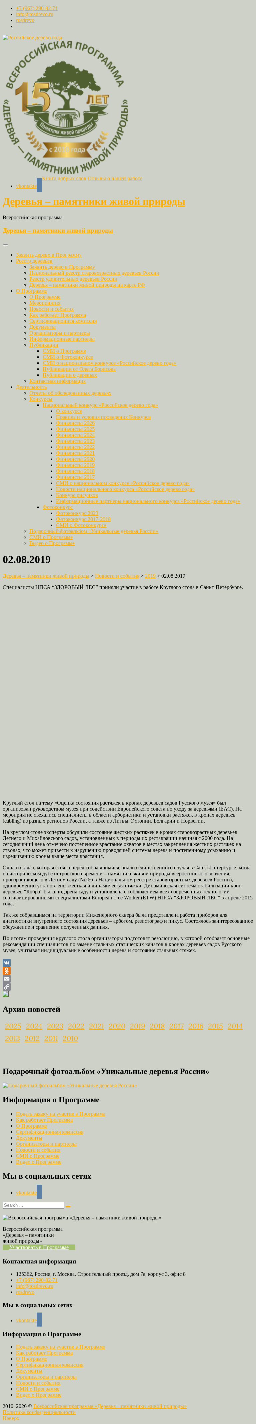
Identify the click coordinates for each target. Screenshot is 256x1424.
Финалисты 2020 (75, 459)
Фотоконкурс (58, 507)
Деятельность (31, 387)
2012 (32, 1038)
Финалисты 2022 (75, 447)
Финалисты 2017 (75, 477)
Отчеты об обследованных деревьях (70, 393)
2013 (12, 1038)
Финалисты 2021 (75, 453)
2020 (117, 1026)
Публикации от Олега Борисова (79, 369)
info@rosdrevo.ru (34, 14)
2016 (195, 1026)
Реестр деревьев (34, 261)
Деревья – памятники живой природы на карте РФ (87, 285)
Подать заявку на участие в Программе (60, 1114)
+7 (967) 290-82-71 (37, 8)
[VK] (128, 963)
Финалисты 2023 (75, 441)
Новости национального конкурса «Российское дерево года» (125, 489)
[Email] (128, 979)
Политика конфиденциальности (39, 1412)
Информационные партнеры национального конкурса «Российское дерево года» (148, 501)
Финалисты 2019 (75, 465)
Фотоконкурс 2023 (77, 513)
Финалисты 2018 (75, 471)
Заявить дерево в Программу (49, 255)
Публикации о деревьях (70, 375)
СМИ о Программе (64, 351)
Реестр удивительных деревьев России (73, 279)
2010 (70, 1038)
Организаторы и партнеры (59, 333)
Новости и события (51, 309)
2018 (157, 1026)
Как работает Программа (57, 315)
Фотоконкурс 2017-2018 (83, 519)
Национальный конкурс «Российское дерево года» (100, 405)
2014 (235, 1026)
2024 (34, 1026)
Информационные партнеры (62, 339)
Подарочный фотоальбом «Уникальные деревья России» (93, 531)
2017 (176, 1026)
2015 (215, 1026)
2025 (13, 1026)
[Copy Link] (128, 987)
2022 (76, 1026)
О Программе (31, 291)
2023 (55, 1026)
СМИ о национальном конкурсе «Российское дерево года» (109, 363)
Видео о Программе (52, 543)
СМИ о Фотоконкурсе (68, 357)
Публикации (43, 345)
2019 (137, 1026)
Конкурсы (40, 399)
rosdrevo (25, 20)
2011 (51, 1038)
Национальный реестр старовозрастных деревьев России (94, 273)
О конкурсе (69, 411)
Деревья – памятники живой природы (94, 201)
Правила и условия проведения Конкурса (103, 417)
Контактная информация (57, 381)
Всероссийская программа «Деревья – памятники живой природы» (110, 1406)
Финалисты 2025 (75, 429)
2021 (96, 1026)
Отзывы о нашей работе (115, 178)
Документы (42, 327)
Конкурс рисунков (77, 495)
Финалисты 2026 (75, 423)
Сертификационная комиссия (63, 321)
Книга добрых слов (64, 178)
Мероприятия (44, 303)
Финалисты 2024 (75, 435)
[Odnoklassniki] (128, 971)
